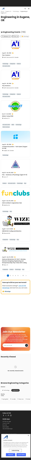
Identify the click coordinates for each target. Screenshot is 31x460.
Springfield (5, 399)
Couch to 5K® (6, 423)
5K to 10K (5, 425)
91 (23, 275)
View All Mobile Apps (8, 428)
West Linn (21, 399)
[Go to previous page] (5, 275)
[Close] (28, 435)
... (20, 275)
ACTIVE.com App (7, 421)
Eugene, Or (8, 11)
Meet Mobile (6, 427)
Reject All (10, 454)
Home (2, 11)
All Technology (5, 390)
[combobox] (6, 36)
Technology (16, 11)
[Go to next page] (26, 275)
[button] (15, 36)
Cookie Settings (15, 450)
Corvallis (13, 399)
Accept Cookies (21, 454)
